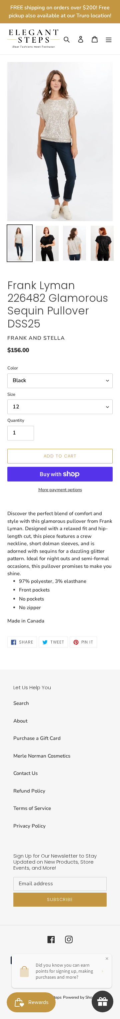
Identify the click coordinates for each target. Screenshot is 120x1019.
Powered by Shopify (81, 997)
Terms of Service (32, 808)
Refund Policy (29, 791)
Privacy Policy (29, 826)
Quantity (15, 420)
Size (11, 394)
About (20, 721)
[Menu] (109, 39)
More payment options (60, 490)
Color (12, 368)
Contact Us (25, 773)
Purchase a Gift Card (37, 738)
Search (21, 703)
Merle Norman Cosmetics (41, 756)
